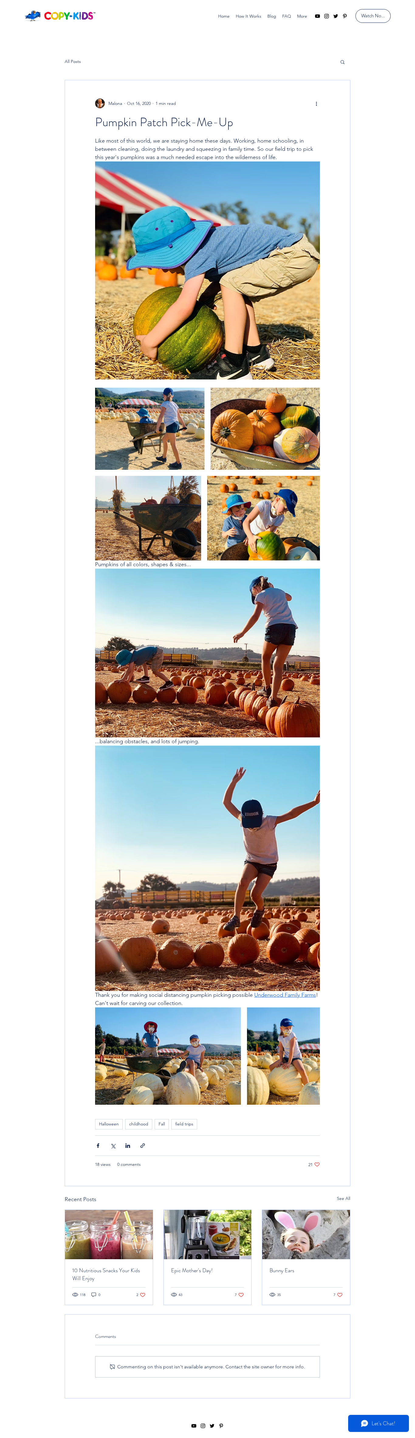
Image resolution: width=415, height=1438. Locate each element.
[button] (342, 61)
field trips (184, 1124)
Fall (162, 1124)
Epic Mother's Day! (192, 1270)
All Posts (73, 61)
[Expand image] (149, 429)
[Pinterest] (345, 16)
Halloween (109, 1124)
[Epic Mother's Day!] (208, 1234)
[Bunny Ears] (306, 1234)
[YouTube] (317, 16)
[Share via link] (143, 1146)
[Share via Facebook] (98, 1146)
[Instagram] (327, 16)
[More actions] (316, 103)
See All (343, 1198)
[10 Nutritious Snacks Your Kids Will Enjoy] (109, 1234)
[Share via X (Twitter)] (113, 1146)
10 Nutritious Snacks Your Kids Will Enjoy (106, 1274)
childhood (138, 1124)
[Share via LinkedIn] (128, 1146)
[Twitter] (336, 16)
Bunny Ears (281, 1270)
